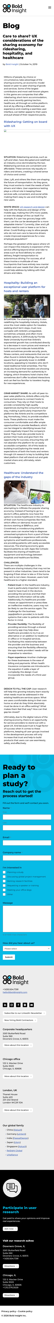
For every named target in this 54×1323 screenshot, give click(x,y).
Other (10, 894)
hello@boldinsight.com (15, 992)
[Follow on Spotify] (25, 1005)
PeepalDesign (20, 1138)
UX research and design (32, 207)
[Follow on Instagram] (11, 1005)
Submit (9, 957)
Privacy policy (8, 1311)
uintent (21, 1134)
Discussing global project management (26, 876)
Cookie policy (25, 1311)
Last (5, 823)
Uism (17, 1142)
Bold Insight (12, 64)
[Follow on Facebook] (18, 1005)
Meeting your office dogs (19, 890)
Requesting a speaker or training (23, 885)
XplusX (17, 1129)
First (5, 812)
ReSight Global (14, 1150)
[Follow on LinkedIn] (5, 1005)
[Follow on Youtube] (31, 1005)
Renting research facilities (19, 881)
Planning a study (15, 872)
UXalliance (12, 1154)
